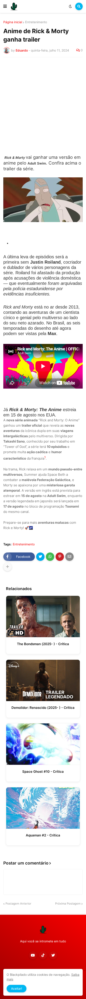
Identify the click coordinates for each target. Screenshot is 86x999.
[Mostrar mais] (7, 567)
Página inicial (12, 22)
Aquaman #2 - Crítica (43, 835)
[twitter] (53, 955)
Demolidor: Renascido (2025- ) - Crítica (43, 708)
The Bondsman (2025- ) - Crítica (43, 644)
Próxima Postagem (67, 903)
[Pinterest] (60, 556)
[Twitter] (40, 556)
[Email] (69, 556)
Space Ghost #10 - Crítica (43, 771)
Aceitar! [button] (16, 988)
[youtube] (33, 955)
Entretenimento (36, 22)
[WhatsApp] (50, 556)
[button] (5, 6)
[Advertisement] (43, 106)
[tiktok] (43, 955)
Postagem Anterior (18, 903)
